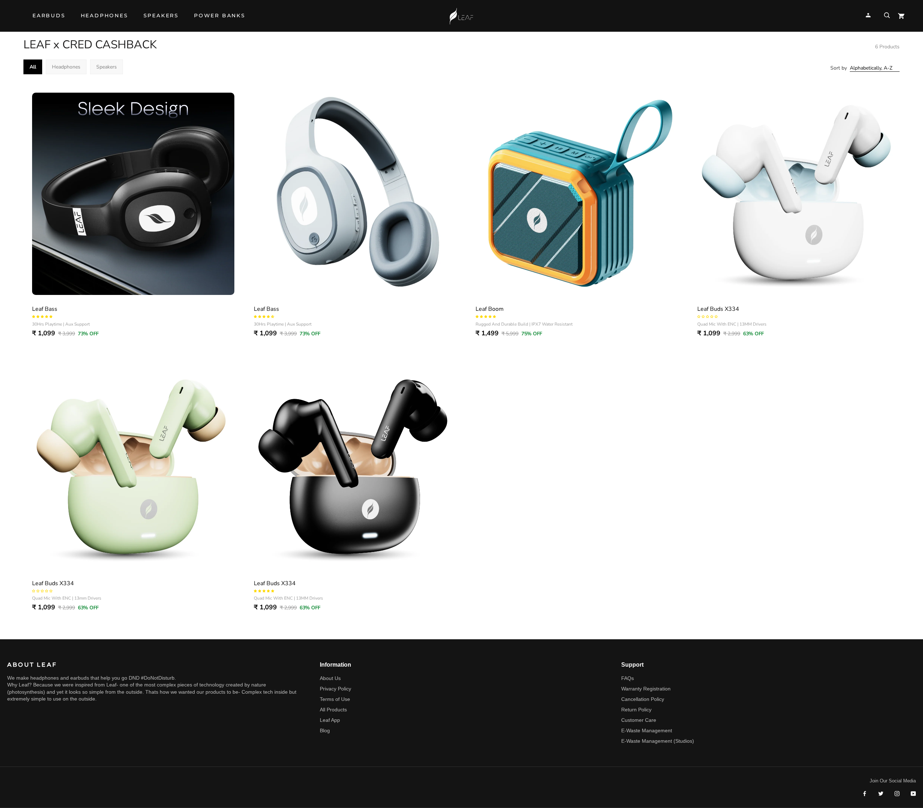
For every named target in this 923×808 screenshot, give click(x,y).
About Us (330, 678)
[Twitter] (880, 793)
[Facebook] (864, 793)
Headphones (104, 19)
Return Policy (636, 709)
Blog (325, 730)
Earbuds (49, 19)
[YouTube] (913, 793)
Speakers (161, 19)
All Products (333, 709)
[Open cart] (901, 15)
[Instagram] (897, 793)
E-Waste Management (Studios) (657, 741)
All (33, 66)
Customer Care (638, 720)
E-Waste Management (646, 730)
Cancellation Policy (642, 699)
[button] (42, 316)
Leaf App (330, 720)
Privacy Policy (335, 689)
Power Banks (220, 19)
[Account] (868, 15)
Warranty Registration (646, 689)
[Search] (887, 15)
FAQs (627, 678)
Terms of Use (335, 699)
